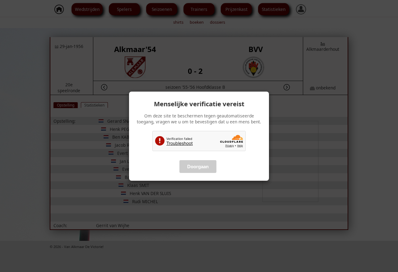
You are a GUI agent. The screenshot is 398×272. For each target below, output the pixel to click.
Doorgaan (198, 166)
